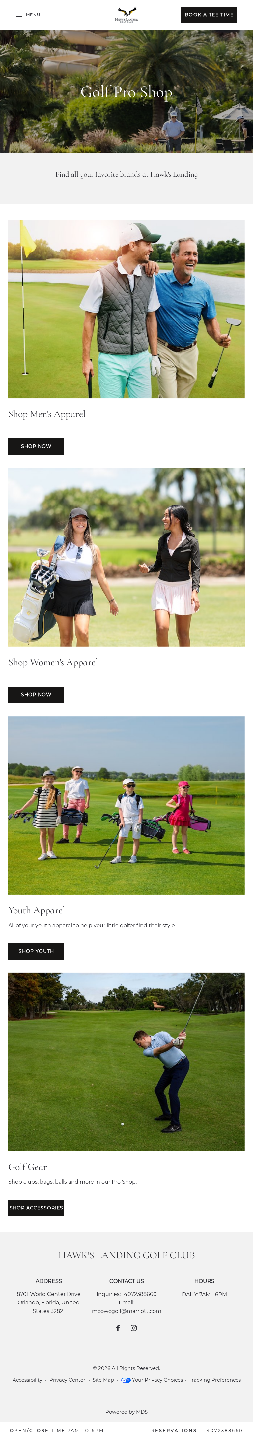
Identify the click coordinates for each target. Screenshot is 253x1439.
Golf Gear (27, 1167)
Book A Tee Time (207, 15)
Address (49, 1281)
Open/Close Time (38, 1430)
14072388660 (139, 1294)
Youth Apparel (36, 910)
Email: (126, 1303)
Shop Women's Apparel (53, 662)
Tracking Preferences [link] (215, 1380)
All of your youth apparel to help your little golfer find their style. (92, 925)
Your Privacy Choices (157, 1380)
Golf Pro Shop (126, 91)
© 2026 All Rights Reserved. (126, 1368)
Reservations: (175, 1430)
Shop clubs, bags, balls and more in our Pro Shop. (72, 1182)
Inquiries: (109, 1294)
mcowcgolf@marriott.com (126, 1311)
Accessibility (27, 1380)
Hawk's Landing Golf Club (126, 1255)
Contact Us (126, 1281)
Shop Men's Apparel (47, 414)
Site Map (103, 1380)
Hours (204, 1281)
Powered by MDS (126, 1412)
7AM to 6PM (86, 1430)
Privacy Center (67, 1380)
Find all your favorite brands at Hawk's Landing (126, 174)
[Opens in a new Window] (118, 1328)
